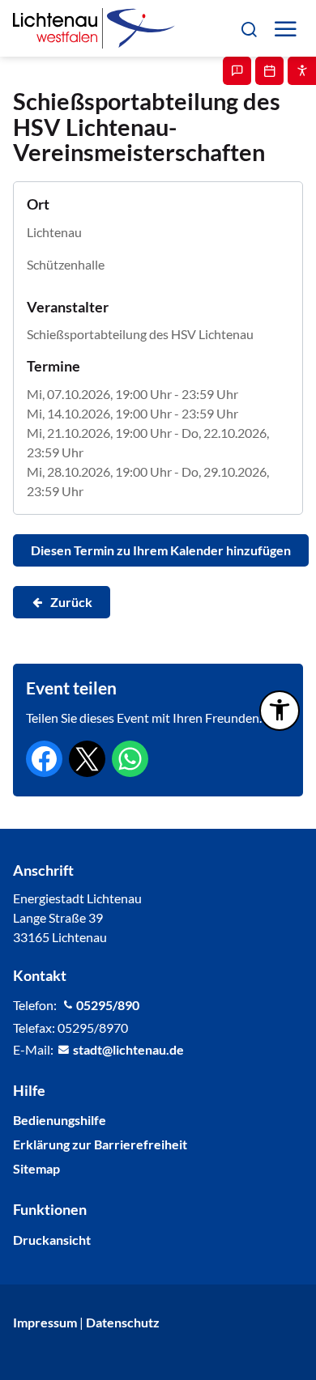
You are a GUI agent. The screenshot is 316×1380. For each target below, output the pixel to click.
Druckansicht (52, 1239)
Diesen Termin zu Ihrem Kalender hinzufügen (161, 550)
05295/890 (107, 1005)
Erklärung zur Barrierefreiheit (100, 1144)
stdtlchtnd (125, 1049)
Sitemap (36, 1168)
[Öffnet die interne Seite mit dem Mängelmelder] (237, 71)
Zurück (71, 601)
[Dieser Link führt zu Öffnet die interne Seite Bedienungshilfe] (302, 71)
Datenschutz (123, 1322)
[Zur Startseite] (94, 28)
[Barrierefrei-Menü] (279, 710)
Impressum (45, 1322)
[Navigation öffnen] (285, 29)
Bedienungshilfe (59, 1119)
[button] (248, 28)
